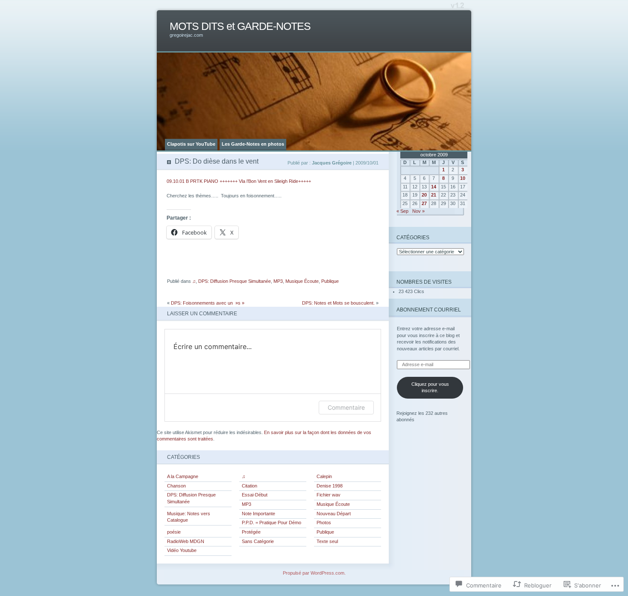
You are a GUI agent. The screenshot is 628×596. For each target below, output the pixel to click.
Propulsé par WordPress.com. (314, 572)
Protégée (251, 531)
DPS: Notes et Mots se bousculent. (338, 302)
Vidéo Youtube (182, 550)
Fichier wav (328, 494)
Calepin (324, 476)
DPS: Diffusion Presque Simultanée (234, 281)
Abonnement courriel (428, 309)
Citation (249, 485)
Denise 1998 (330, 485)
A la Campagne (182, 476)
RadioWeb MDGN (185, 541)
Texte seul (327, 541)
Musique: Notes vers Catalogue (188, 517)
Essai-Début (254, 494)
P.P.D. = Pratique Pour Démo (271, 522)
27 (424, 203)
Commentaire (346, 407)
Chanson (176, 485)
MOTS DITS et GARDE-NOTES (240, 26)
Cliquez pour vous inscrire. (430, 387)
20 (424, 194)
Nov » (418, 211)
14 (433, 186)
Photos (324, 522)
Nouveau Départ (334, 513)
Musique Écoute (302, 281)
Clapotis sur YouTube (191, 144)
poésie (174, 531)
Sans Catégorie (258, 541)
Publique (330, 281)
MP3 (278, 281)
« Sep (402, 211)
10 (462, 178)
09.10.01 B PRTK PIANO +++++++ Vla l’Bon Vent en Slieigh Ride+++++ (239, 181)
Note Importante (258, 513)
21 (433, 194)
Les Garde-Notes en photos (253, 144)
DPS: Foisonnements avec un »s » (207, 302)
